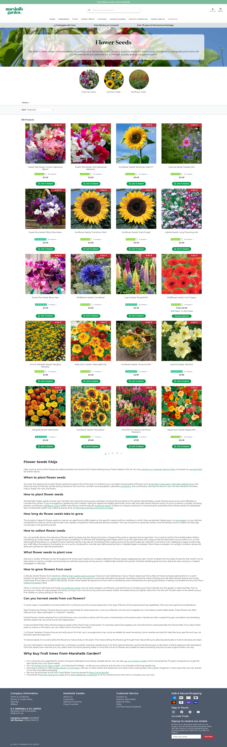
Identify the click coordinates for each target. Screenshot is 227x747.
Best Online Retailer (99, 672)
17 (117, 453)
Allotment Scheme (72, 702)
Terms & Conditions (20, 697)
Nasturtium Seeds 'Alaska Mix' (181, 430)
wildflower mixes (52, 506)
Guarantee (68, 699)
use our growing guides (135, 661)
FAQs (118, 704)
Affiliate (14, 704)
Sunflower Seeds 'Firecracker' (91, 430)
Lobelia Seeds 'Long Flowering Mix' (181, 232)
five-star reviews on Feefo (51, 675)
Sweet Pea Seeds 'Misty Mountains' (45, 232)
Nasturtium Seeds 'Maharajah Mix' (91, 364)
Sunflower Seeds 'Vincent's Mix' (136, 364)
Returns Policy (123, 702)
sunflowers (125, 486)
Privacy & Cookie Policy (22, 699)
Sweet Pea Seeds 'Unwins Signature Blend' (45, 168)
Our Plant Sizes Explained (128, 707)
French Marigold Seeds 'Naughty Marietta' (45, 365)
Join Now (208, 737)
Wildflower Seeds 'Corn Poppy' (181, 297)
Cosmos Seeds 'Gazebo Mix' (181, 167)
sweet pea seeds (59, 578)
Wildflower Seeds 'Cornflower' (90, 297)
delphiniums (187, 484)
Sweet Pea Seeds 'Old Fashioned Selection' (91, 168)
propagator (181, 520)
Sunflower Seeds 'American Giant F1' (136, 167)
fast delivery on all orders (67, 668)
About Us (67, 697)
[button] (220, 10)
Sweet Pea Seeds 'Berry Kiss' (45, 297)
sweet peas (164, 484)
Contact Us (121, 697)
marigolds (176, 484)
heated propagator (33, 583)
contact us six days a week (47, 665)
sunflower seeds (103, 506)
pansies (154, 484)
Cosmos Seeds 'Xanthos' (181, 364)
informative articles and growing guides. (94, 508)
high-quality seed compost (82, 576)
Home (25, 103)
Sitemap (15, 702)
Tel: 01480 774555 (180, 716)
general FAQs (195, 469)
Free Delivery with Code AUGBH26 (113, 2)
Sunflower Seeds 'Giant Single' (136, 232)
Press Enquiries (70, 704)
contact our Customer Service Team (158, 469)
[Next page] (121, 453)
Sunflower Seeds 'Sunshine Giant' (91, 232)
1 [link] (105, 453)
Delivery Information (126, 699)
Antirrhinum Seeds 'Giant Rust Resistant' (136, 431)
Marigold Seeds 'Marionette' (45, 430)
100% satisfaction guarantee (83, 675)
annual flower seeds (70, 588)
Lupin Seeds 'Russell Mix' (136, 297)
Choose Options (182, 316)
